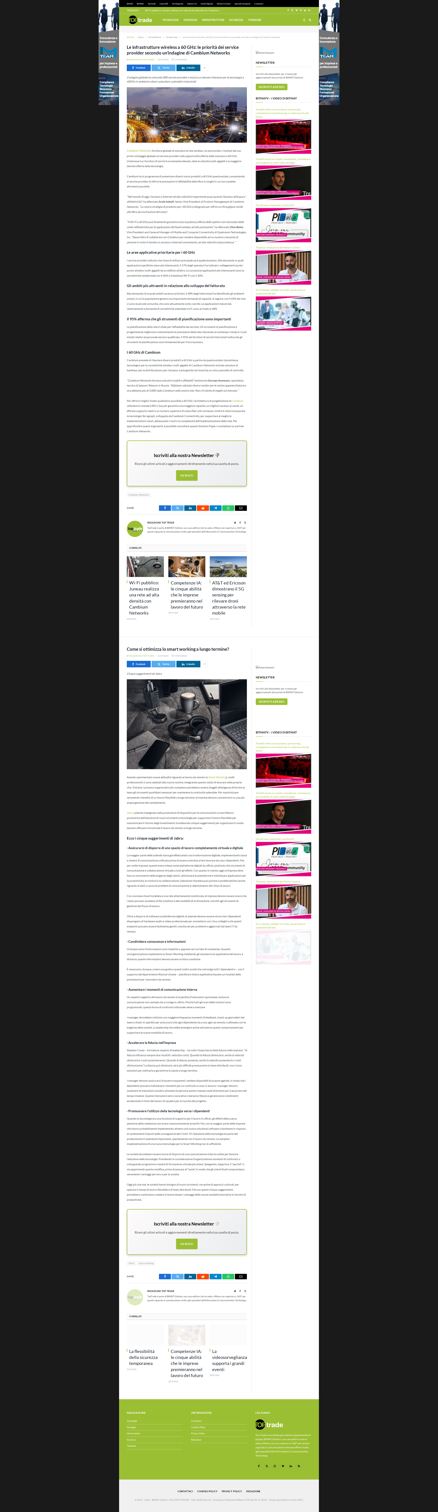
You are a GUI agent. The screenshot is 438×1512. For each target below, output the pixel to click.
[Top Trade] (140, 20)
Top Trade (152, 4)
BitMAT (130, 4)
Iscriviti (186, 475)
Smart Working (217, 777)
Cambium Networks (139, 150)
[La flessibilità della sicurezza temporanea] (145, 1335)
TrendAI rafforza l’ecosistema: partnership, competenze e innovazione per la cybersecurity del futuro (282, 113)
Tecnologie (171, 19)
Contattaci (258, 4)
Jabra (130, 812)
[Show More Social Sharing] (204, 68)
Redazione (196, 1439)
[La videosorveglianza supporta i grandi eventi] (228, 1335)
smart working (146, 1263)
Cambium (237, 400)
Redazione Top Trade (142, 59)
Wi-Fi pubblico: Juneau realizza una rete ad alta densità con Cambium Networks (183, 10)
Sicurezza (236, 19)
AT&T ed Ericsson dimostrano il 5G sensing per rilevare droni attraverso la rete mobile (229, 598)
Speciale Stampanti (242, 4)
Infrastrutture (213, 19)
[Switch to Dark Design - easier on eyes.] (304, 19)
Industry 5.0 (192, 4)
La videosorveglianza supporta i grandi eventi (229, 1360)
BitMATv (140, 4)
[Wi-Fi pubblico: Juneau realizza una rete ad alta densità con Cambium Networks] (145, 566)
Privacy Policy (198, 1433)
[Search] (309, 20)
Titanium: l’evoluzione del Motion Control (278, 247)
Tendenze (254, 19)
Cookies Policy (198, 1427)
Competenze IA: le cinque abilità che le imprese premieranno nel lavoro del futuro (187, 595)
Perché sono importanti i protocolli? (275, 205)
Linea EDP (164, 4)
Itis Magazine (177, 4)
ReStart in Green (224, 4)
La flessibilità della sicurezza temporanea (143, 1357)
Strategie (190, 19)
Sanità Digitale (207, 4)
